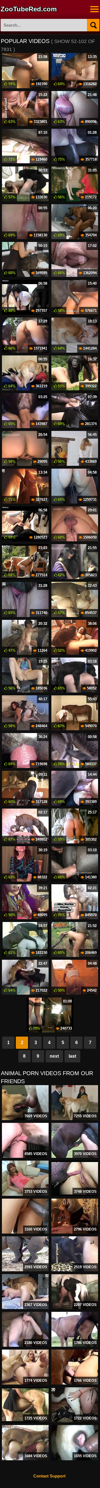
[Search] (93, 25)
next (54, 1056)
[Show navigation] (94, 9)
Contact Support (49, 1476)
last (72, 1056)
